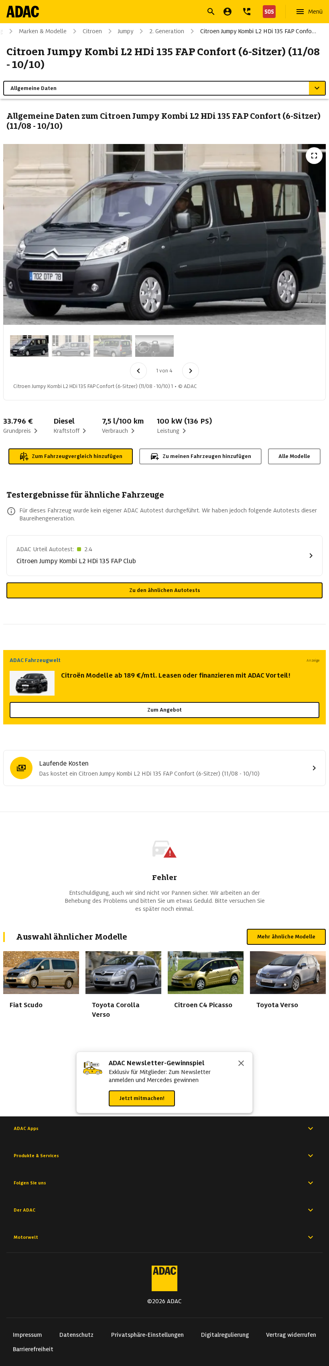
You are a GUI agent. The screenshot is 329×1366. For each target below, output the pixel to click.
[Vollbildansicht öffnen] (314, 155)
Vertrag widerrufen (291, 1334)
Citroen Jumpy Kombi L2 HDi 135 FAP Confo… (258, 31)
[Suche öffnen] (211, 12)
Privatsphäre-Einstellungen (147, 1334)
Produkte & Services (36, 1155)
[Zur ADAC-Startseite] (22, 11)
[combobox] (155, 12)
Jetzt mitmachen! (141, 1098)
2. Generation (166, 31)
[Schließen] (241, 1064)
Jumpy (125, 31)
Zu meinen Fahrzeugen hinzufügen (206, 456)
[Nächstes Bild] (190, 370)
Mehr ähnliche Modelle (286, 936)
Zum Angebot (164, 709)
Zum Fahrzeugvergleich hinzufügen (77, 456)
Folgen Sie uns (30, 1183)
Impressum (27, 1334)
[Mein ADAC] (227, 11)
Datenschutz (76, 1334)
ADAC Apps (26, 1128)
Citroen (92, 31)
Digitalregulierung (225, 1334)
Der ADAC (24, 1210)
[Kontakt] (247, 11)
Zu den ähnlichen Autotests (164, 590)
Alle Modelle (294, 456)
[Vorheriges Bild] (138, 370)
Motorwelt (26, 1237)
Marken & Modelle (43, 31)
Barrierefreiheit (33, 1349)
